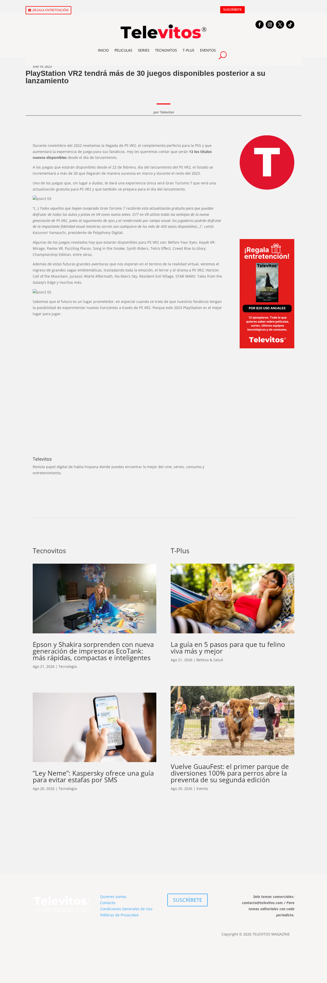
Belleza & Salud (209, 659)
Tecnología (68, 666)
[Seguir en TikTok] (290, 24)
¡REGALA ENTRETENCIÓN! (50, 10)
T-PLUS (188, 50)
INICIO (103, 50)
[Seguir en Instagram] (270, 24)
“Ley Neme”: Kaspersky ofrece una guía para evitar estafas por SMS (93, 776)
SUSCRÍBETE (232, 9)
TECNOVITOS (166, 50)
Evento (202, 788)
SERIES (143, 50)
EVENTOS (208, 50)
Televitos (167, 112)
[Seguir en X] (280, 24)
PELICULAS (123, 50)
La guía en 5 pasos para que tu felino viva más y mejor (228, 648)
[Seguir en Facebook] (259, 24)
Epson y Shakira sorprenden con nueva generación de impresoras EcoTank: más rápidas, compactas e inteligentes (93, 651)
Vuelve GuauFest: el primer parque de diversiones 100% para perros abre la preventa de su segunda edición (230, 773)
